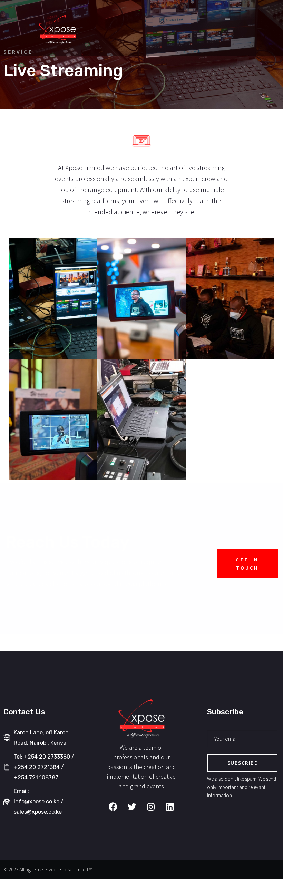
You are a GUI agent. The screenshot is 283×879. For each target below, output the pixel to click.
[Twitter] (131, 806)
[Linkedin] (169, 806)
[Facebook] (112, 806)
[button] (247, 563)
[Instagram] (150, 806)
